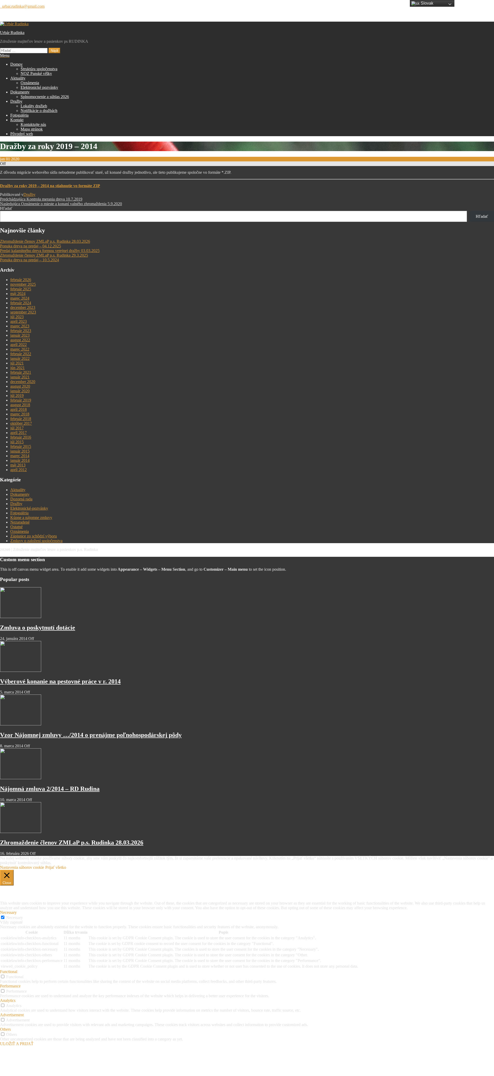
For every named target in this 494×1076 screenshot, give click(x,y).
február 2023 (20, 330)
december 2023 (22, 307)
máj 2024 (17, 293)
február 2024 (20, 303)
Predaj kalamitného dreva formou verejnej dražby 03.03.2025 (50, 250)
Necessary (14, 917)
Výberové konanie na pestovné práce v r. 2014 (60, 681)
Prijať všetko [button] (55, 867)
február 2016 (20, 437)
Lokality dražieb (34, 106)
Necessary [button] (8, 912)
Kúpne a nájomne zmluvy (31, 517)
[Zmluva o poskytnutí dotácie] (20, 616)
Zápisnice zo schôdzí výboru (33, 536)
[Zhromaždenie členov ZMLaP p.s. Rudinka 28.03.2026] (20, 831)
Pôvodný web (21, 134)
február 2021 (20, 372)
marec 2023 (19, 326)
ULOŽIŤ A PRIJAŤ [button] (16, 1044)
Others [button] (5, 1029)
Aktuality (17, 78)
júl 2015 (17, 442)
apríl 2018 (18, 409)
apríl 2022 (18, 344)
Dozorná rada (21, 499)
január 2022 (20, 358)
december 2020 (22, 381)
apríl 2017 (18, 432)
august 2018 (20, 405)
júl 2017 (17, 428)
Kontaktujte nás (33, 124)
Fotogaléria (19, 115)
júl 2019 (17, 395)
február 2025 (20, 289)
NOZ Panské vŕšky (36, 73)
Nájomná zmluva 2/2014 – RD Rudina (50, 788)
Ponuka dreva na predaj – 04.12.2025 (30, 246)
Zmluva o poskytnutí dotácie (37, 627)
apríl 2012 (18, 469)
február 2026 (20, 279)
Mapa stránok (32, 129)
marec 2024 (19, 298)
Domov (16, 64)
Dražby (16, 101)
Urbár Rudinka (12, 32)
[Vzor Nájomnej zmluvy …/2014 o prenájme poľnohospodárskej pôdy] (20, 724)
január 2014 (20, 460)
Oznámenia (30, 83)
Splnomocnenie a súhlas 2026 (45, 96)
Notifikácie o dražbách (39, 110)
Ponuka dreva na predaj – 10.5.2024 (29, 260)
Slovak (426, 3)
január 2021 (20, 377)
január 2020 (20, 391)
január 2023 (20, 335)
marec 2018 (19, 414)
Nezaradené (20, 522)
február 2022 (20, 354)
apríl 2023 (18, 321)
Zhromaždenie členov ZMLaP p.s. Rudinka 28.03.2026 (45, 241)
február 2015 (20, 446)
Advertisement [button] (12, 1015)
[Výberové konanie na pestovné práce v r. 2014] (20, 670)
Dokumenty (20, 92)
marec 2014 (19, 456)
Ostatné (16, 527)
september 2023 (23, 312)
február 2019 (20, 400)
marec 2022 (19, 349)
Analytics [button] (7, 1000)
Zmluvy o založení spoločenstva (36, 541)
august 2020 (20, 386)
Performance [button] (10, 986)
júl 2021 (17, 363)
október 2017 (21, 423)
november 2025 (23, 284)
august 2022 (20, 340)
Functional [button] (8, 971)
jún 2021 (17, 368)
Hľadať (6, 208)
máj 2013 (17, 465)
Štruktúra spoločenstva (39, 69)
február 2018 (20, 418)
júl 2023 (17, 317)
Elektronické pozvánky (39, 87)
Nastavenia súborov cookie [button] (22, 867)
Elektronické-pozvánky (29, 508)
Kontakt (16, 120)
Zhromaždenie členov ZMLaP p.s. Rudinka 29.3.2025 (44, 255)
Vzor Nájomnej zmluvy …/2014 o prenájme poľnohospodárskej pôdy (91, 735)
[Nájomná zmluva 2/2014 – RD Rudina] (20, 778)
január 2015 (20, 451)
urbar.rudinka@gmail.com (22, 6)
